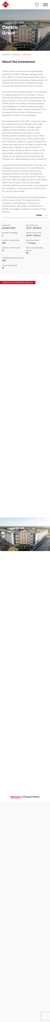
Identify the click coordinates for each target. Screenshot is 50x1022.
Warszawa (16, 55)
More (39, 215)
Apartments (6, 55)
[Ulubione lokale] (37, 4)
